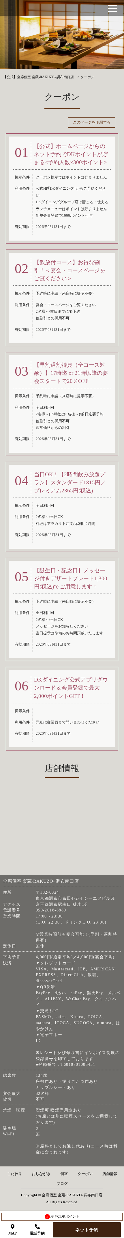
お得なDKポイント (63, 1216)
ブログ (62, 1184)
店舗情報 (109, 1174)
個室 (64, 1174)
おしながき (41, 1174)
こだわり (14, 1174)
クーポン (85, 1174)
